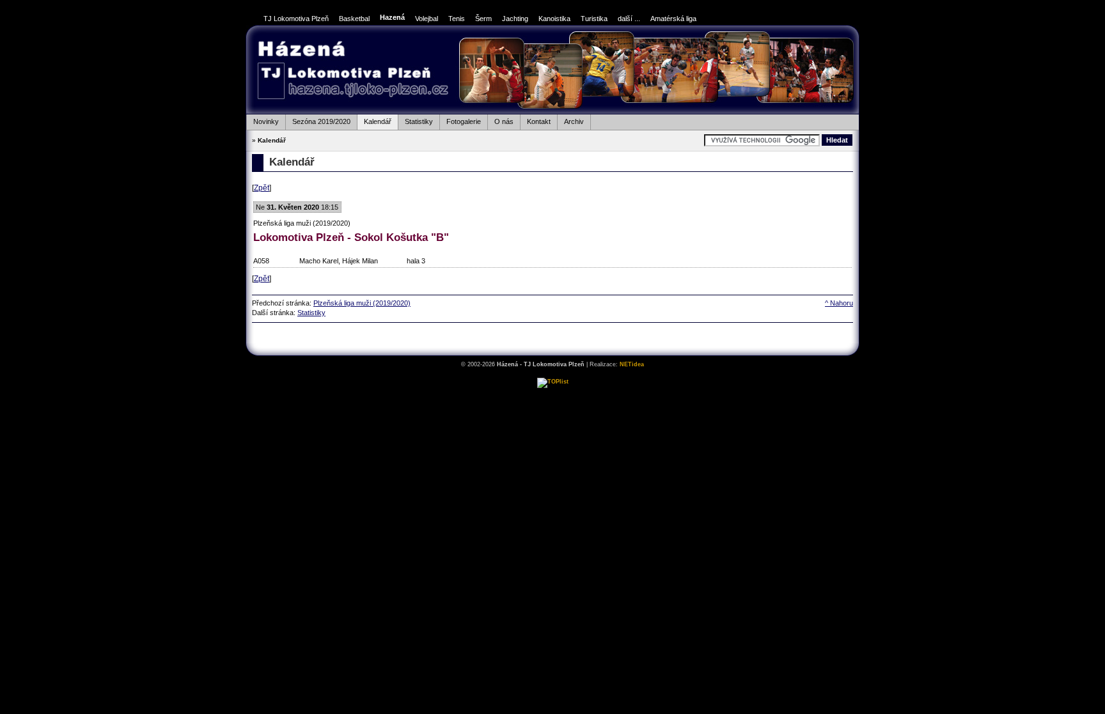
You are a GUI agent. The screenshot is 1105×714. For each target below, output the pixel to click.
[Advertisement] (552, 338)
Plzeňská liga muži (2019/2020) (362, 303)
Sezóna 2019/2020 (317, 119)
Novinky (262, 119)
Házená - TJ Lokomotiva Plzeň (352, 71)
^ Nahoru (839, 303)
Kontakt (535, 119)
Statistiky (415, 119)
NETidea (632, 364)
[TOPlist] (552, 381)
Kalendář (374, 119)
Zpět (261, 187)
